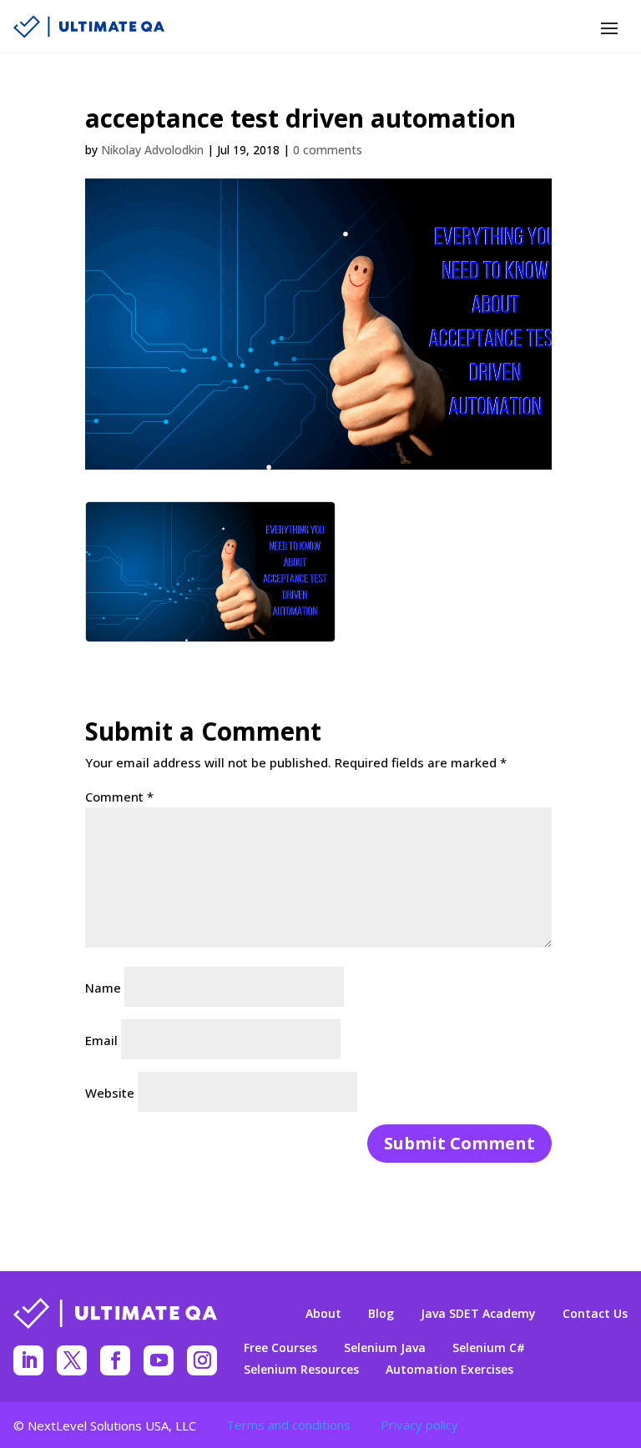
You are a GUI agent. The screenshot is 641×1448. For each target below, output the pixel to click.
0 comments (327, 150)
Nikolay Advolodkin (152, 150)
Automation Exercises (449, 1369)
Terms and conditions (288, 1424)
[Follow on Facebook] (115, 1360)
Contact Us (595, 1314)
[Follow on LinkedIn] (28, 1360)
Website (109, 1092)
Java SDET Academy (478, 1314)
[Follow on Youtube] (159, 1360)
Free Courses (280, 1348)
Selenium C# (488, 1348)
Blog (381, 1314)
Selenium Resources (301, 1369)
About (323, 1314)
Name (103, 987)
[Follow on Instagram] (202, 1360)
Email (101, 1040)
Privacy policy (419, 1424)
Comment (119, 796)
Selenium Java (385, 1348)
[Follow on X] (72, 1360)
